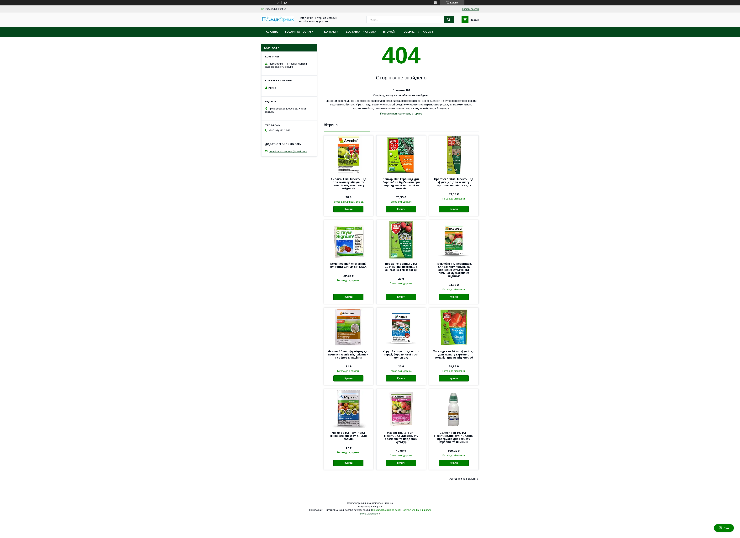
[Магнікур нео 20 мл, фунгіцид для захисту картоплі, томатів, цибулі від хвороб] (453, 327)
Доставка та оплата (361, 31)
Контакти (331, 31)
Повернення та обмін (418, 31)
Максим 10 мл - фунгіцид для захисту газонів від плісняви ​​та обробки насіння (348, 354)
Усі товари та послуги (462, 478)
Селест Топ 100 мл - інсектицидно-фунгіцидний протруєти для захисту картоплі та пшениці (453, 437)
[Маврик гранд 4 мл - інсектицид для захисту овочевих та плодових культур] (401, 408)
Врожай (389, 31)
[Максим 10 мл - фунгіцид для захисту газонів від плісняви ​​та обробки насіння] (348, 327)
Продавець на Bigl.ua (370, 506)
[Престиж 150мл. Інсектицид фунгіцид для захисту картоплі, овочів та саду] (453, 155)
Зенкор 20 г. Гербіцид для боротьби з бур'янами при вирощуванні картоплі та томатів (401, 184)
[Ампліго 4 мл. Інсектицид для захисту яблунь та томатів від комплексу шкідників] (348, 155)
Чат (726, 528)
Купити (348, 209)
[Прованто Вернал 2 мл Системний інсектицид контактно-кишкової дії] (401, 239)
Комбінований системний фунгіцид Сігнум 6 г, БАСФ (348, 265)
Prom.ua (388, 503)
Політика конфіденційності (416, 510)
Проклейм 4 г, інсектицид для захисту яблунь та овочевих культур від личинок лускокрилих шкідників (454, 270)
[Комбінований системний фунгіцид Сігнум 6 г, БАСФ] (348, 239)
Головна (271, 31)
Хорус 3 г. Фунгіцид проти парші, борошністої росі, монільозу (401, 354)
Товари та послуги (299, 31)
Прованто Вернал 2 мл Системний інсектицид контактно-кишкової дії (401, 266)
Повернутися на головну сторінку (401, 113)
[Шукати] (449, 19)
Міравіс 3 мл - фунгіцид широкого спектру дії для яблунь (348, 435)
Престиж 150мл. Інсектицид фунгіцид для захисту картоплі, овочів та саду (453, 182)
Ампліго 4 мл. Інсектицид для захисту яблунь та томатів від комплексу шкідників (348, 184)
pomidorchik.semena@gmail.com (288, 151)
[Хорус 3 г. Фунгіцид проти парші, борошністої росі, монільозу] (401, 327)
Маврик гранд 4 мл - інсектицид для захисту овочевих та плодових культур (401, 437)
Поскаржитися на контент (386, 510)
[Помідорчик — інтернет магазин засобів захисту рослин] (277, 21)
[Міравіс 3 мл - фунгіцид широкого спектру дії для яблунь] (348, 408)
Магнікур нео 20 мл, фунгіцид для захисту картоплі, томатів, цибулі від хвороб (453, 354)
